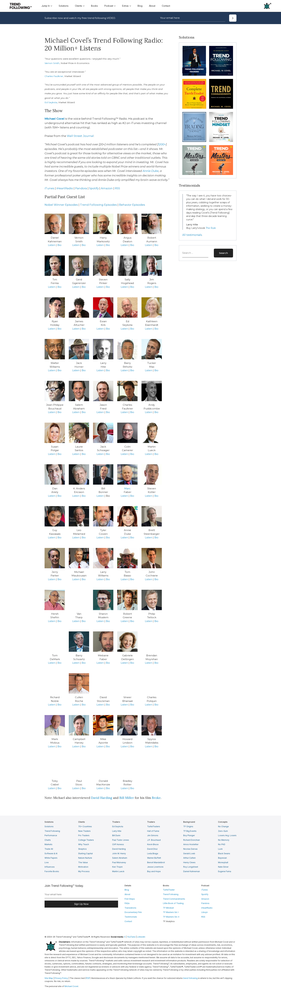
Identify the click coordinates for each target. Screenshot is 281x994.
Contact (166, 5)
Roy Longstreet (190, 867)
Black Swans (224, 853)
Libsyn (204, 912)
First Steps (130, 899)
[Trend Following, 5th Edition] (221, 61)
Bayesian (222, 858)
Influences (50, 867)
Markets (48, 844)
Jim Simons (152, 835)
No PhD (221, 844)
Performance (51, 835)
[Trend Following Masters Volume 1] (194, 160)
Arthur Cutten (189, 858)
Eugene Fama (224, 871)
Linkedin (141, 937)
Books (94, 5)
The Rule (211, 228)
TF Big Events (189, 831)
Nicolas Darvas (190, 849)
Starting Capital (85, 853)
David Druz (152, 849)
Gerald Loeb (189, 853)
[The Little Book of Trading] (194, 127)
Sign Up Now (81, 904)
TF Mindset (168, 908)
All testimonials (192, 234)
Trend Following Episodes (98, 204)
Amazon (107, 188)
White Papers (51, 858)
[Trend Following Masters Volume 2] (221, 160)
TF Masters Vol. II (171, 917)
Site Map (49, 978)
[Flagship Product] (194, 61)
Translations (130, 908)
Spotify (94, 188)
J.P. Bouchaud (154, 840)
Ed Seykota (51, 102)
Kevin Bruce (153, 844)
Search (223, 253)
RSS (117, 188)
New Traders (84, 831)
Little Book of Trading (173, 903)
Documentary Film (133, 912)
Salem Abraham (119, 858)
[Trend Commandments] (221, 94)
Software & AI (51, 853)
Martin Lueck (118, 871)
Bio (59, 245)
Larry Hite (116, 831)
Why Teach (83, 844)
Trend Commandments (174, 899)
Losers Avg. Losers (227, 835)
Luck (220, 849)
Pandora (81, 188)
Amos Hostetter (190, 844)
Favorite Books (52, 871)
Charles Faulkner (54, 76)
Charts (48, 840)
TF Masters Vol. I (171, 912)
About (152, 5)
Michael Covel (54, 118)
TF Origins (188, 826)
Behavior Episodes (132, 204)
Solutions (63, 5)
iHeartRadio (64, 188)
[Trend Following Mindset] (221, 127)
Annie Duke (151, 171)
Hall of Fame (153, 831)
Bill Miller (126, 798)
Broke (156, 798)
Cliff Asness (118, 844)
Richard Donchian (191, 840)
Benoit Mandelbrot (156, 862)
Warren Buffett (154, 858)
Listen (51, 245)
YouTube (131, 937)
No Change (223, 826)
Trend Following (52, 831)
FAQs (127, 903)
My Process (84, 871)
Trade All (49, 849)
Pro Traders (83, 835)
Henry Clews (189, 862)
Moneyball (223, 862)
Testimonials (131, 917)
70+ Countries (85, 826)
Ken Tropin (117, 867)
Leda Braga (152, 853)
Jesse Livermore (155, 867)
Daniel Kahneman (191, 871)
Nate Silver (223, 867)
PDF (88, 978)
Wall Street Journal (80, 136)
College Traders (86, 840)
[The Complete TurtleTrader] (194, 94)
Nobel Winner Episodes (61, 204)
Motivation (83, 867)
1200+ (162, 144)
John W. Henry (119, 853)
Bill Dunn (116, 835)
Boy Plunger (189, 835)
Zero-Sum (223, 831)
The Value (83, 862)
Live (47, 862)
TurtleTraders (153, 826)
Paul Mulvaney (119, 862)
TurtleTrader (169, 890)
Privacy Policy (61, 978)
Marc (127, 488)
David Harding (101, 798)
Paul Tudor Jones (120, 840)
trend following (190, 978)
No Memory (223, 840)
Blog (140, 5)
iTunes (49, 188)
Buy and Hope (154, 871)
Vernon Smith (52, 63)
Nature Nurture (85, 858)
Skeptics (82, 849)
